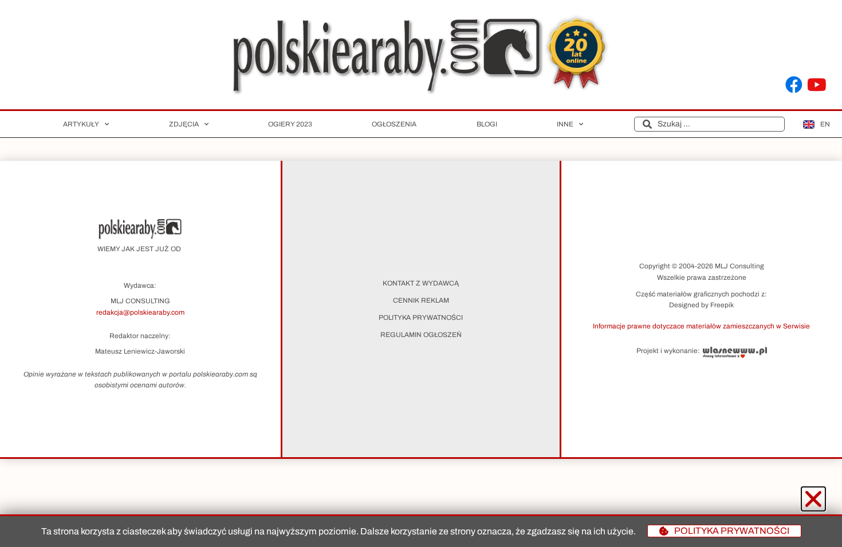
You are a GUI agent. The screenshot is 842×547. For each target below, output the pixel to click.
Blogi (487, 124)
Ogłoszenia (394, 124)
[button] (702, 325)
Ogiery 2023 (290, 124)
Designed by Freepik (701, 305)
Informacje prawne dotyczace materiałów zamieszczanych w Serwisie (701, 326)
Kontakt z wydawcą (421, 283)
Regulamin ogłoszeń (421, 335)
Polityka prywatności (421, 318)
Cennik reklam (421, 300)
